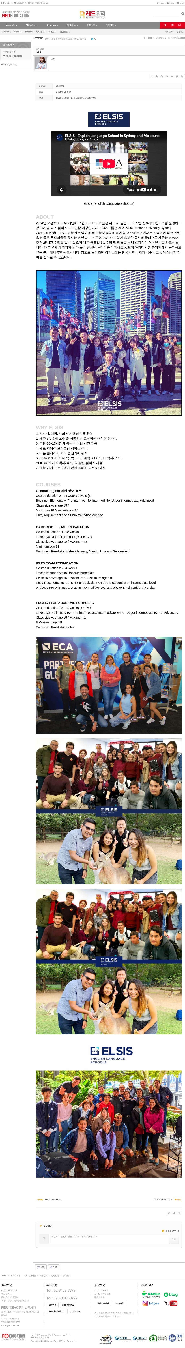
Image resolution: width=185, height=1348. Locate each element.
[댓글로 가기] (177, 76)
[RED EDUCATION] (92, 13)
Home (161, 3)
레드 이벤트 (99, 1297)
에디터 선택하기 (171, 1230)
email (182, 3)
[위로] (166, 76)
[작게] (161, 76)
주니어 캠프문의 (56, 1311)
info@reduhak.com (11, 1325)
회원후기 (44, 1275)
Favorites (7, 3)
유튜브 (180, 32)
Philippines (17, 32)
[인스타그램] (179, 25)
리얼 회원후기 (103, 1303)
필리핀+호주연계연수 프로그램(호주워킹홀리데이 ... (67, 38)
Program (29, 32)
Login (171, 3)
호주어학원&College (12, 56)
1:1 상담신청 (74, 1311)
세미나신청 (119, 1303)
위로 (55, 1266)
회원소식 (52, 32)
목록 (42, 1266)
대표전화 (53, 1305)
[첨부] (182, 76)
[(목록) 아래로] (172, 76)
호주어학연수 (9, 52)
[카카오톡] (165, 25)
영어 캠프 (40, 32)
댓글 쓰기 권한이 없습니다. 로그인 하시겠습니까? (74, 1236)
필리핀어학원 (30, 1275)
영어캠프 (67, 1275)
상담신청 (64, 32)
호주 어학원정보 (101, 1290)
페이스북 (169, 32)
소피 (53, 58)
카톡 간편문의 (68, 1305)
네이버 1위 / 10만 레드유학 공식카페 (32, 3)
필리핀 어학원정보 (102, 1294)
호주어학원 (15, 1275)
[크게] (156, 76)
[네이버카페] (172, 25)
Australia (5, 32)
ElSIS (39, 51)
